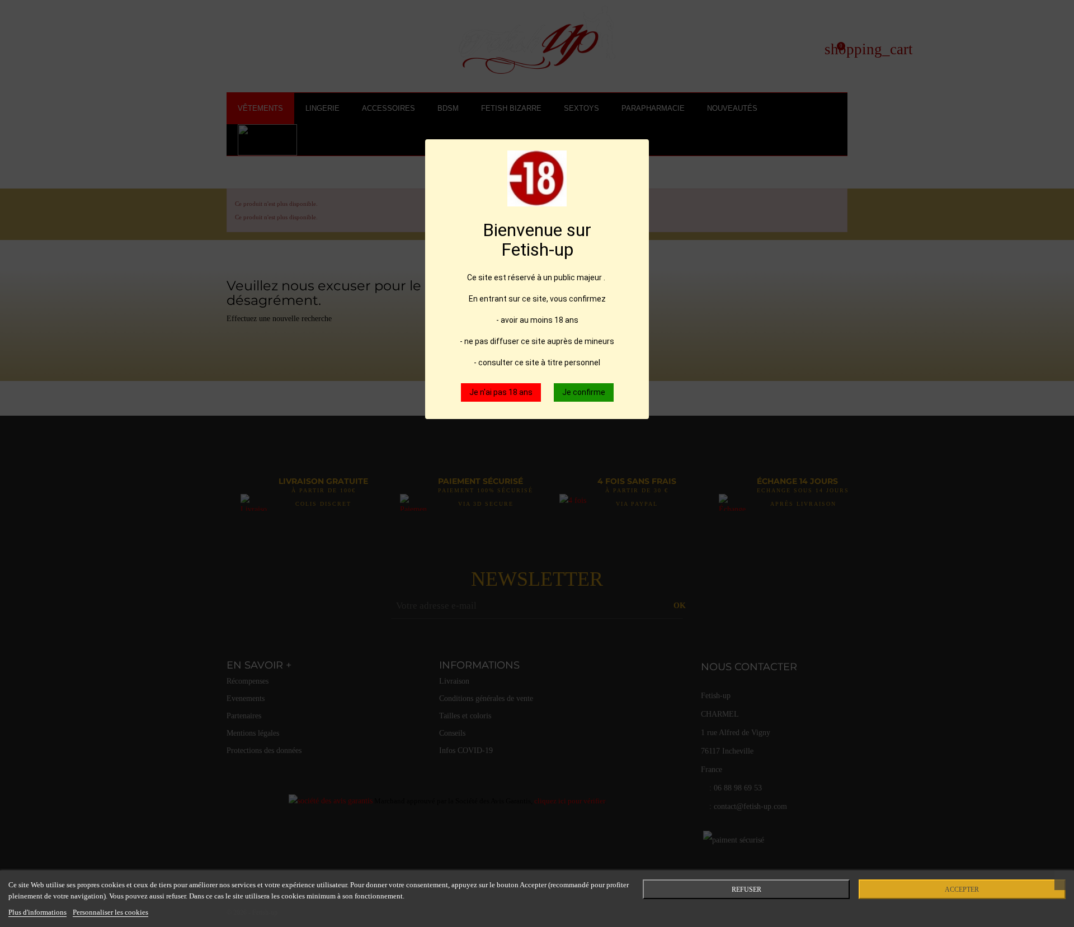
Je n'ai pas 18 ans (501, 392)
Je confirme (583, 392)
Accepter (962, 889)
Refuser (746, 889)
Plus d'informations (37, 912)
